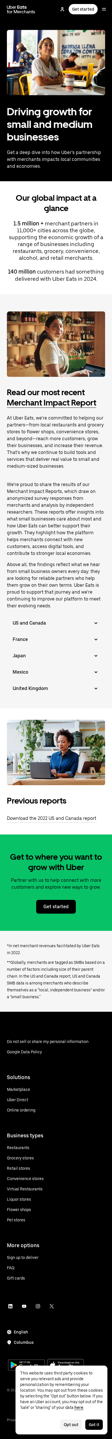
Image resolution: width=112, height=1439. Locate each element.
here (78, 1407)
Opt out (71, 1424)
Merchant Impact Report (51, 402)
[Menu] (104, 9)
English (21, 1332)
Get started (83, 9)
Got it (94, 1424)
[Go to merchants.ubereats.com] (21, 9)
